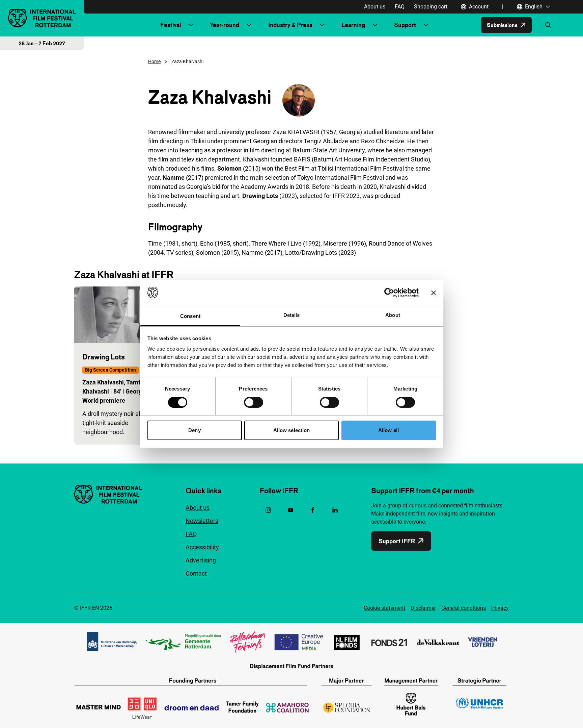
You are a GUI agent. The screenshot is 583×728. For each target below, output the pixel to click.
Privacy (500, 608)
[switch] (253, 402)
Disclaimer (423, 608)
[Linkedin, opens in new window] (335, 510)
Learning (353, 24)
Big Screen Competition (110, 370)
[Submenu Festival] (190, 25)
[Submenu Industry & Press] (322, 25)
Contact (196, 573)
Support (405, 24)
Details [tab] (291, 315)
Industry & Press (290, 24)
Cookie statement (384, 608)
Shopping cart (430, 6)
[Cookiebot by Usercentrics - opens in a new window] (389, 293)
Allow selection (291, 430)
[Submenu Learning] (374, 25)
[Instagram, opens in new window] (268, 510)
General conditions (463, 608)
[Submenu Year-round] (249, 25)
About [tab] (392, 315)
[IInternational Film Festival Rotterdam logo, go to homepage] (42, 18)
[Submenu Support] (425, 25)
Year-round (224, 24)
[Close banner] (433, 293)
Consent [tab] (190, 316)
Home (154, 61)
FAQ (400, 6)
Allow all (388, 430)
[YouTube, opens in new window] (290, 510)
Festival (170, 24)
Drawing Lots (103, 356)
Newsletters (202, 520)
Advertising (201, 560)
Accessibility (202, 547)
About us (374, 6)
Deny (194, 430)
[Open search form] (548, 25)
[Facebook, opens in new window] (312, 510)
